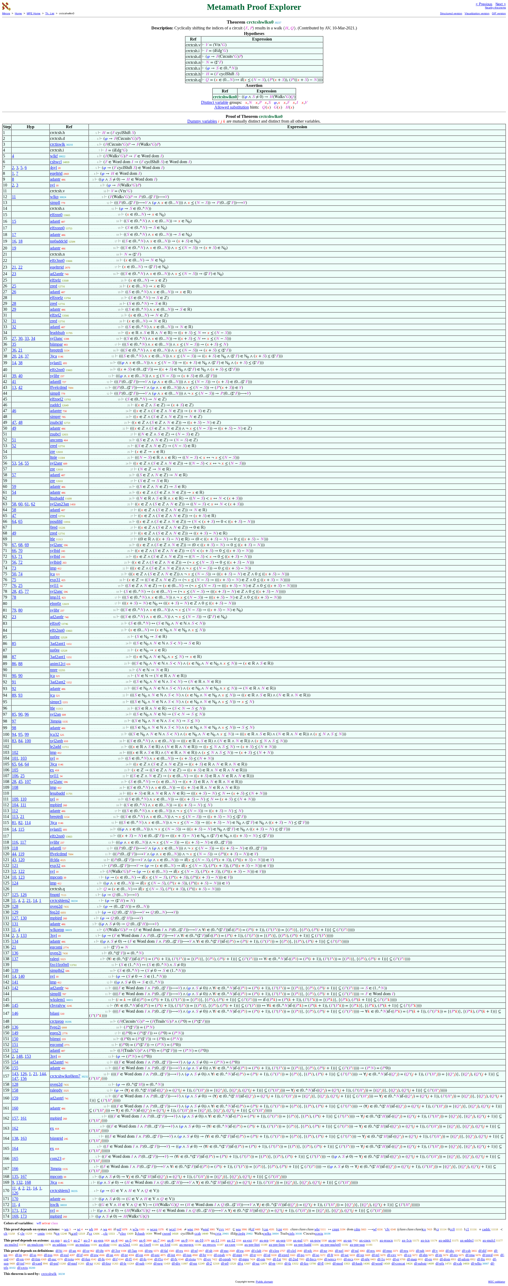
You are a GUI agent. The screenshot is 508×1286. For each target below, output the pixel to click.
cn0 (75, 1233)
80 (20, 610)
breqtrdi (56, 350)
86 (14, 663)
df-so (315, 1255)
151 (15, 1044)
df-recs (348, 1259)
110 (23, 799)
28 (14, 303)
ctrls (291, 1233)
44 (14, 854)
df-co (407, 1255)
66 (14, 550)
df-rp (272, 1263)
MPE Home (33, 13)
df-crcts (22, 1268)
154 (15, 1062)
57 (14, 475)
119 (21, 854)
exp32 (55, 865)
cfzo (123, 1233)
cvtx (218, 1233)
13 (14, 387)
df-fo (143, 1259)
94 (14, 734)
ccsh (197, 1233)
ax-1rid (165, 1245)
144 (42, 1073)
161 (23, 1118)
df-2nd (293, 1259)
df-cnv (391, 1255)
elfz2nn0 (57, 369)
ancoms (56, 440)
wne (190, 1229)
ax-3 (87, 1240)
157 (15, 1118)
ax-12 (231, 1240)
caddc (486, 1229)
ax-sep (280, 1240)
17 (14, 234)
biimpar (56, 344)
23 (14, 274)
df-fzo (304, 1263)
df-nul (64, 1255)
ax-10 (199, 1240)
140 (21, 976)
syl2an (55, 714)
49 (14, 428)
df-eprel (283, 1255)
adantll (55, 381)
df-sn (109, 1255)
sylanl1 (56, 363)
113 (15, 816)
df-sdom (463, 1259)
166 (15, 1168)
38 (20, 363)
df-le (123, 1263)
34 (33, 338)
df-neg (158, 1263)
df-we (345, 1255)
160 (15, 1108)
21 (14, 267)
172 (23, 1210)
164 (15, 1148)
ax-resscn (386, 1240)
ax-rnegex (186, 1245)
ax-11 (215, 1240)
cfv (387, 1229)
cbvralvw (58, 1005)
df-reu (404, 1251)
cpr (280, 1229)
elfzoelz (56, 297)
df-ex (179, 1251)
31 (14, 321)
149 (15, 1033)
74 (20, 574)
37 (27, 356)
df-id (267, 1255)
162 (15, 1128)
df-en (428, 1259)
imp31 (55, 597)
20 (14, 356)
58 (14, 504)
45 (20, 591)
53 (14, 463)
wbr (317, 1229)
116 (15, 842)
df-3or (115, 1251)
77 (27, 591)
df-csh (457, 1263)
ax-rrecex (209, 1245)
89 (14, 695)
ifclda (54, 859)
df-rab (420, 1251)
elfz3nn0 (57, 260)
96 (27, 714)
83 (14, 740)
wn (66, 1229)
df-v (435, 1251)
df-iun (187, 1255)
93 (20, 695)
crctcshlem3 (60, 1190)
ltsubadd (57, 498)
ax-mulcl (489, 1240)
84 (20, 740)
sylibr (54, 375)
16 (14, 241)
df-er (396, 1259)
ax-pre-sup (357, 1245)
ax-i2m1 (124, 1245)
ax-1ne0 (145, 1245)
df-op (139, 1255)
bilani (54, 1013)
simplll (55, 993)
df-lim (35, 1259)
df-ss (33, 1255)
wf (375, 1229)
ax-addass (59, 1245)
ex (52, 770)
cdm (357, 1229)
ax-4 (114, 1240)
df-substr (420, 1263)
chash (141, 1233)
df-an (72, 1251)
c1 (467, 1229)
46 (14, 410)
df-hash (357, 1263)
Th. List (49, 13)
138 (15, 1138)
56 (14, 562)
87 (14, 657)
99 (27, 734)
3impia (55, 721)
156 (23, 1078)
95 (20, 734)
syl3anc (56, 338)
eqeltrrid (57, 267)
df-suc (52, 1259)
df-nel (339, 1251)
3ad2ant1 (57, 643)
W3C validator (496, 1281)
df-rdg (365, 1259)
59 (14, 486)
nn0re (55, 637)
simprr (55, 416)
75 (14, 579)
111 (23, 805)
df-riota (190, 1259)
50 (14, 574)
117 (23, 842)
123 (21, 877)
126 (23, 894)
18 (20, 241)
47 (14, 422)
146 (15, 1013)
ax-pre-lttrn (277, 1245)
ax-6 (142, 1240)
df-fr (330, 1255)
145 (15, 1005)
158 (15, 1090)
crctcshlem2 (60, 900)
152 (15, 1050)
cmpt (335, 1229)
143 (15, 1073)
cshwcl (56, 161)
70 (20, 550)
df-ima (470, 1255)
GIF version (499, 13)
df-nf (194, 1251)
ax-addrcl (467, 1240)
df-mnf (72, 1263)
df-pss (48, 1255)
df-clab (256, 1251)
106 (15, 775)
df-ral (355, 1251)
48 (20, 422)
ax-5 (128, 1240)
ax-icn (425, 1240)
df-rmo (387, 1251)
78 (14, 597)
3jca (53, 356)
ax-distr (104, 1245)
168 (28, 1182)
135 (15, 1176)
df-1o (381, 1259)
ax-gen (98, 1240)
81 (14, 822)
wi (78, 1229)
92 (14, 688)
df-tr (253, 1255)
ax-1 (67, 1240)
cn (58, 1233)
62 (33, 504)
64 (14, 521)
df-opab (219, 1255)
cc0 (452, 1229)
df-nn (193, 1263)
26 (14, 292)
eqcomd (56, 1044)
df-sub (139, 1263)
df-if (79, 1255)
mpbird (56, 805)
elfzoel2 (56, 399)
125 (15, 894)
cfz (105, 1233)
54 (20, 463)
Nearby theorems (495, 7)
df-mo (224, 1251)
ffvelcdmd (58, 387)
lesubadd (57, 793)
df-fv (174, 1259)
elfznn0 (56, 214)
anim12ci (57, 663)
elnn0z (55, 603)
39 (14, 375)
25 (14, 286)
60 (20, 504)
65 (20, 521)
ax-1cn (407, 1240)
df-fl (321, 1263)
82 (20, 822)
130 (23, 918)
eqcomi (56, 947)
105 (15, 770)
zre (52, 451)
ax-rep (264, 1240)
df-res (454, 1255)
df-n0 (225, 1263)
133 (23, 935)
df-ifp (100, 1251)
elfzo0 (55, 623)
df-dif (482, 1251)
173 (23, 1216)
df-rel (375, 1255)
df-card (37, 1263)
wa (105, 1229)
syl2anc (56, 544)
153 (28, 1056)
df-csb (466, 1251)
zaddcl (55, 405)
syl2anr (56, 463)
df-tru (149, 1251)
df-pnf (54, 1263)
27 (14, 338)
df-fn (101, 1259)
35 (14, 344)
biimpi (55, 1038)
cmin (41, 1233)
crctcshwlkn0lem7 (65, 1076)
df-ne (323, 1251)
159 (15, 1098)
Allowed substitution (231, 107)
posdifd (56, 521)
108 (15, 787)
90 (14, 675)
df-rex (370, 1251)
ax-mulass (82, 1245)
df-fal (164, 1251)
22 (20, 267)
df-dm (423, 1255)
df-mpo (244, 1259)
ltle (52, 539)
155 (15, 1068)
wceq (153, 1229)
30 (20, 338)
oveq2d (56, 906)
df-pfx (440, 1263)
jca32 (54, 734)
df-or (86, 1251)
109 (15, 799)
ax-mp (55, 1240)
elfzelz (55, 280)
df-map (412, 1259)
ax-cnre (230, 1245)
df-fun (85, 1259)
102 (15, 752)
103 (23, 758)
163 (23, 1138)
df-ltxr (106, 1263)
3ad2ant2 (57, 682)
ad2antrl (57, 1062)
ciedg (241, 1233)
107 (28, 781)
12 (14, 871)
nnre (53, 670)
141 (15, 982)
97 (14, 721)
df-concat (398, 1263)
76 (14, 585)
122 (21, 871)
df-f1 (128, 1259)
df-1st (277, 1259)
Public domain (264, 1281)
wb (91, 1229)
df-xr (89, 1263)
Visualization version (477, 13)
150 (15, 1038)
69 (27, 544)
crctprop (57, 1021)
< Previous (484, 4)
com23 (55, 1158)
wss (238, 1229)
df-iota (69, 1259)
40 (20, 375)
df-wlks (476, 1263)
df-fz (287, 1263)
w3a (135, 1229)
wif (119, 1229)
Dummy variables (202, 121)
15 (14, 221)
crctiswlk (57, 144)
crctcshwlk (49, 1274)
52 (14, 445)
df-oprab (225, 1259)
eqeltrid (56, 173)
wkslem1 (57, 999)
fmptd (55, 894)
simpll (55, 202)
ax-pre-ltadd (302, 1245)
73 (14, 568)
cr (437, 1229)
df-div (176, 1263)
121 (15, 865)
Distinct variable (214, 102)
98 (14, 728)
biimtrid (56, 1138)
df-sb (208, 1251)
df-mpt (237, 1255)
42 (20, 387)
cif (252, 1229)
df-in (18, 1255)
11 (14, 196)
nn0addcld (58, 241)
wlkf (54, 156)
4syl (53, 167)
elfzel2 (55, 315)
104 (15, 805)
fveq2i (55, 1027)
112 (15, 810)
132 (19, 1182)
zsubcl (55, 434)
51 (14, 440)
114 (28, 822)
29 (14, 309)
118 (15, 848)
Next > (501, 4)
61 (27, 504)
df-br (202, 1255)
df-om (261, 1259)
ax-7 (156, 1240)
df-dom (445, 1259)
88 (20, 663)
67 (14, 544)
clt (5, 1233)
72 (20, 562)
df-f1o (158, 1259)
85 (14, 643)
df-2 (209, 1263)
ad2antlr (57, 274)
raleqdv (56, 1090)
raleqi (54, 958)
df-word (377, 1263)
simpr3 (55, 702)
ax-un (347, 1240)
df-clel (291, 1251)
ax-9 (184, 1240)
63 (14, 556)
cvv (221, 1229)
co (424, 1229)
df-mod (338, 1263)
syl (52, 185)
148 (19, 1056)
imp (53, 568)
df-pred (487, 1255)
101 (15, 758)
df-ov (207, 1259)
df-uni (155, 1255)
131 (15, 924)
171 (15, 1210)
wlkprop (57, 929)
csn (266, 1229)
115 (21, 829)
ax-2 (77, 1240)
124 (15, 883)
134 (15, 941)
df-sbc (450, 1251)
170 (15, 1198)
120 (21, 859)
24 (20, 356)
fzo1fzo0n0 (59, 964)
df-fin (481, 1259)
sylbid (55, 550)
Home (18, 13)
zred (53, 286)
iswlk (54, 1204)
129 (15, 912)
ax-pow (315, 1240)
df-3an (132, 1251)
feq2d (55, 912)
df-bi (59, 1251)
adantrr (56, 410)
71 (20, 556)
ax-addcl (445, 1240)
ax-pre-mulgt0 (330, 1245)
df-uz (256, 1263)
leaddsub (57, 332)
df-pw (94, 1255)
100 (28, 740)
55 (27, 463)
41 (14, 381)
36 (14, 350)
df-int (171, 1255)
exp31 (55, 579)
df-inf (20, 1263)
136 (15, 953)
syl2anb (56, 740)
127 (15, 918)
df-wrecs (330, 1259)
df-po (301, 1255)
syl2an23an (59, 504)
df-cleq (274, 1251)
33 (27, 338)
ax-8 (170, 1240)
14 (14, 363)
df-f (114, 1259)
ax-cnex (365, 1240)
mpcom (56, 877)
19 (14, 248)
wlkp (54, 196)
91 (14, 682)
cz (90, 1233)
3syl (53, 935)
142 (15, 988)
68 (20, 544)
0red (53, 527)
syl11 (54, 585)
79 (14, 610)
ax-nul (297, 1240)
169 (15, 1216)
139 (15, 970)
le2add (55, 746)
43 (14, 859)
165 (15, 1158)
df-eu (240, 1251)
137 (15, 958)
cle (22, 1233)
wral (206, 1229)
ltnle (53, 457)
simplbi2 (57, 970)
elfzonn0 (57, 228)
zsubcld (56, 422)
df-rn (438, 1255)
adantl (55, 221)
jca (52, 574)
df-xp (360, 1255)
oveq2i (55, 953)
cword (166, 1233)
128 (15, 906)
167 (23, 1176)
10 (14, 877)
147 (15, 1078)
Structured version (451, 13)
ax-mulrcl (11, 1245)
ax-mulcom (35, 1245)
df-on (20, 1259)
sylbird (55, 562)
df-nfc (308, 1251)
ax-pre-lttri (252, 1245)
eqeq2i (55, 1033)
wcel (172, 1229)
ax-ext (247, 1240)
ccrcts (319, 1233)
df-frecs (311, 1259)
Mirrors (6, 13)
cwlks (267, 1233)
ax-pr (332, 1240)
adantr (55, 179)
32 (14, 326)
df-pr (124, 1255)
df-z (240, 1263)
